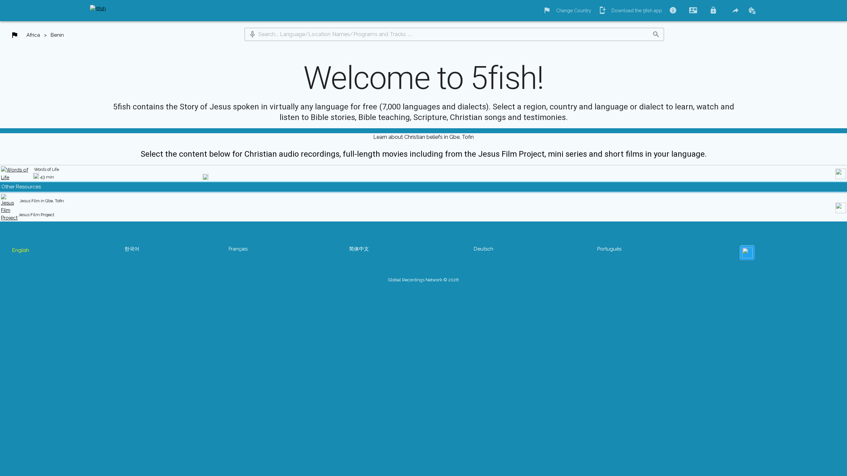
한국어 (131, 249)
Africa (33, 35)
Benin (57, 35)
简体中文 (359, 249)
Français (238, 249)
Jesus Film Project (36, 214)
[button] (252, 34)
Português (609, 249)
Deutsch (483, 249)
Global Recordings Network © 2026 (423, 279)
